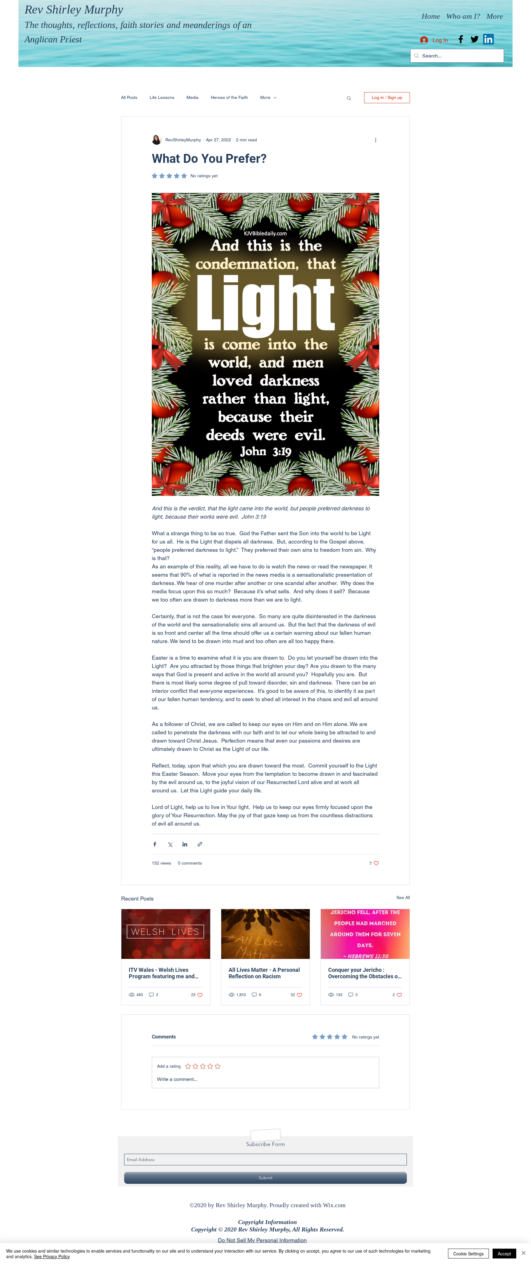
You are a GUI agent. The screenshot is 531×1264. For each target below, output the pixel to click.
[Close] (523, 1253)
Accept (504, 1253)
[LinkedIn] (488, 39)
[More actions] (375, 139)
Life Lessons (162, 97)
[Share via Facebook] (155, 844)
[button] (349, 97)
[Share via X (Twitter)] (170, 844)
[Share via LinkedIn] (185, 844)
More (265, 97)
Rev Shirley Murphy (74, 9)
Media (193, 97)
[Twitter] (474, 39)
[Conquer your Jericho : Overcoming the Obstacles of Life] (365, 934)
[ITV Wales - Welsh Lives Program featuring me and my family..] (165, 934)
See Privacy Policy (52, 1256)
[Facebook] (460, 39)
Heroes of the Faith (229, 97)
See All (403, 897)
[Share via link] (200, 844)
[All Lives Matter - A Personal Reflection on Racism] (265, 934)
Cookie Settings (468, 1253)
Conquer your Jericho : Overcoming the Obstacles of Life (363, 973)
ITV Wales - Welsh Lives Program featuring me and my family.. (162, 973)
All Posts (129, 97)
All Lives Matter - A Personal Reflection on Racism (264, 973)
